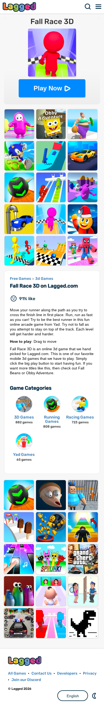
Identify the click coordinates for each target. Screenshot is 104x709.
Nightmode (94, 695)
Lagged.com (25, 661)
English (73, 696)
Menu (98, 6)
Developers (67, 673)
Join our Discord (26, 680)
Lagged (20, 7)
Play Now (48, 88)
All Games (17, 673)
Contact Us (41, 673)
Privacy (90, 673)
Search (88, 6)
